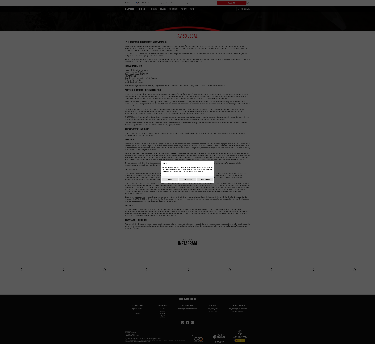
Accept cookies (205, 179)
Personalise (187, 179)
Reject (170, 179)
